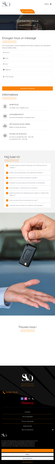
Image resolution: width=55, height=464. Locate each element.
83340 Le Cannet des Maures (27, 385)
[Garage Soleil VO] (27, 373)
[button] (53, 429)
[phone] (32, 398)
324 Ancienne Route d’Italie (27, 384)
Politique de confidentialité (27, 461)
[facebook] (22, 398)
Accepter (27, 450)
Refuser (27, 454)
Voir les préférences (27, 458)
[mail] (29, 398)
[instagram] (25, 398)
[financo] (27, 402)
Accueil (21, 25)
